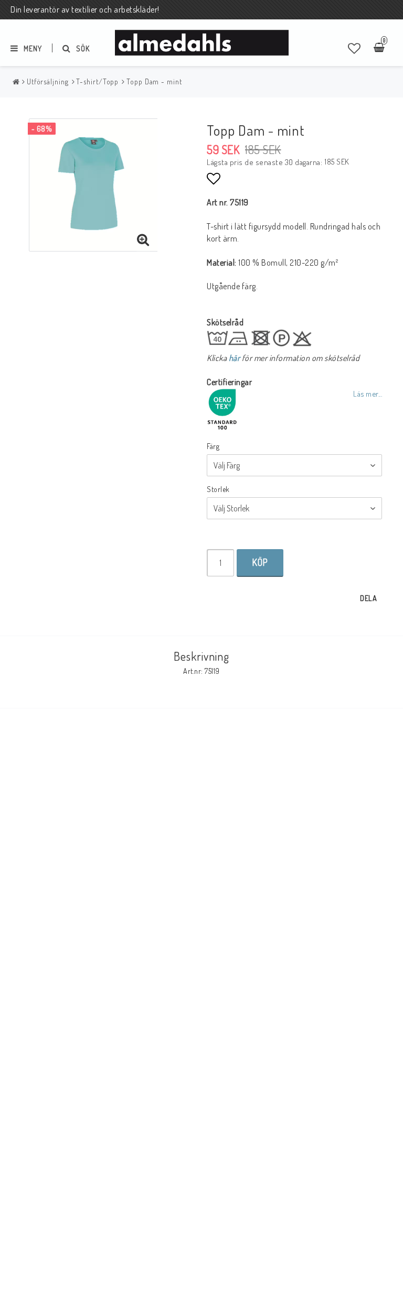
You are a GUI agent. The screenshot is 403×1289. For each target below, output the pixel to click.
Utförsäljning (48, 81)
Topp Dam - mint (154, 81)
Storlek (218, 489)
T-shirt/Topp (97, 81)
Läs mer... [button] (367, 393)
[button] (354, 48)
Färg (213, 446)
